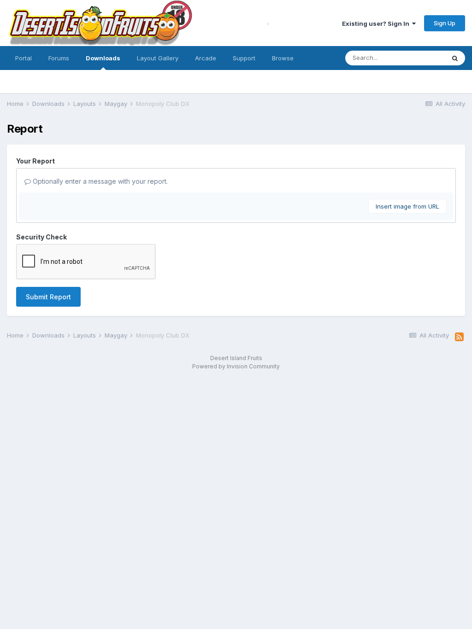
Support (244, 58)
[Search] (455, 58)
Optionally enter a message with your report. (99, 181)
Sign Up (444, 23)
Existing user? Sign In (377, 23)
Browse (283, 58)
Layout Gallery (157, 58)
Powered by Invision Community (236, 366)
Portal (23, 58)
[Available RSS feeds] (459, 337)
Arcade (205, 58)
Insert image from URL (407, 206)
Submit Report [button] (48, 297)
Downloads (103, 58)
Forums (58, 58)
